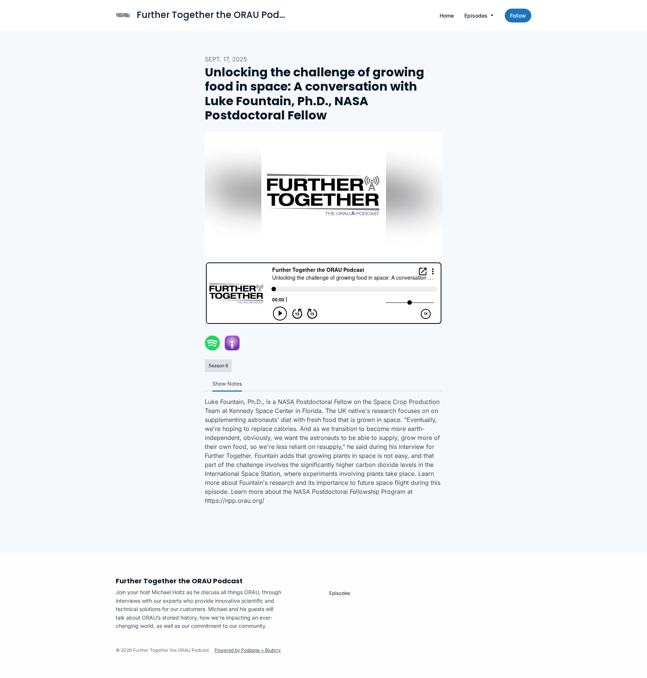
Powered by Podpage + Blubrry (248, 650)
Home (447, 15)
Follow (518, 15)
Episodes (476, 15)
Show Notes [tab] (227, 383)
